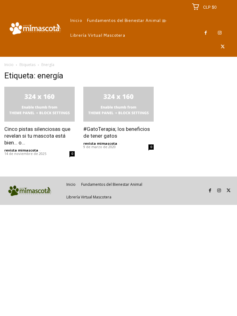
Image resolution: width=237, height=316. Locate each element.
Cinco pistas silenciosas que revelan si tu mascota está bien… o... (37, 136)
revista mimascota (21, 150)
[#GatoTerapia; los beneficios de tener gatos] (118, 104)
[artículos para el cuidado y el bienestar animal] (35, 28)
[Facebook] (205, 32)
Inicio (9, 64)
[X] (222, 46)
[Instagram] (219, 32)
